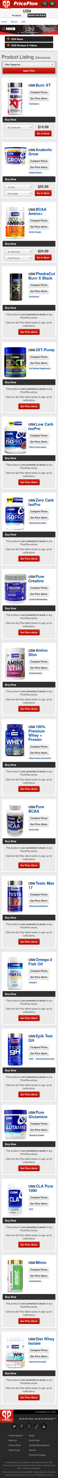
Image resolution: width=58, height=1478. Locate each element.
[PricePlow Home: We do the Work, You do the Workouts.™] (8, 6)
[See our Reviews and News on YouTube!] (44, 1426)
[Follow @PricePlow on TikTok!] (36, 1426)
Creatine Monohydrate (38, 599)
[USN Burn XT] (15, 94)
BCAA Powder (35, 232)
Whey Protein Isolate (37, 447)
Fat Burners (34, 104)
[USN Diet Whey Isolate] (15, 1352)
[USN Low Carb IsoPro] (15, 437)
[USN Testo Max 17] (15, 895)
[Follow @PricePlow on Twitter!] (14, 1426)
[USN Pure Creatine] (15, 587)
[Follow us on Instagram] (29, 1426)
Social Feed (34, 1440)
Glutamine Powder (36, 1135)
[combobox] (29, 64)
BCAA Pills (34, 829)
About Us (13, 1440)
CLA (31, 1209)
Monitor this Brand (36, 15)
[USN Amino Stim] (15, 662)
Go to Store (15, 108)
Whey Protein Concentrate (40, 758)
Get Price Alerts (38, 98)
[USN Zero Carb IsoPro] (15, 514)
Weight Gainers (35, 172)
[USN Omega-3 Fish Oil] (15, 973)
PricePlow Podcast (37, 1454)
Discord (32, 1450)
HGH (31, 1059)
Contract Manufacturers (39, 1445)
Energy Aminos (35, 673)
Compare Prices (39, 92)
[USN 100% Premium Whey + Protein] (15, 740)
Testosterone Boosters (38, 906)
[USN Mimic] (15, 1274)
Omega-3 (33, 982)
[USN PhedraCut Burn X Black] (15, 287)
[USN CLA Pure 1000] (15, 1198)
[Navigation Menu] (52, 4)
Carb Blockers (35, 1281)
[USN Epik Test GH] (15, 1048)
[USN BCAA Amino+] (15, 218)
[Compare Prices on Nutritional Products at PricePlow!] (7, 1415)
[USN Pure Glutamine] (15, 1123)
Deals (31, 1435)
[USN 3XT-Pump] (15, 361)
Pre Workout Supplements (39, 368)
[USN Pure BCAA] (15, 819)
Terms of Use (14, 1450)
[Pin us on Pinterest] (21, 1426)
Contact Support (16, 1435)
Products (16, 15)
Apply (29, 70)
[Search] (44, 4)
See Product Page (15, 102)
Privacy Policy (15, 1445)
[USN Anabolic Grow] (15, 157)
